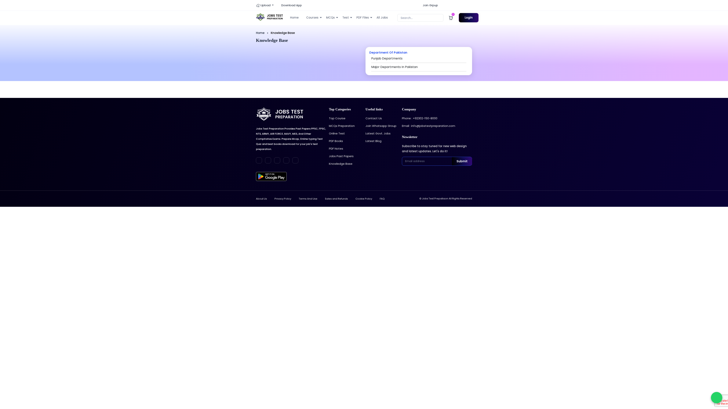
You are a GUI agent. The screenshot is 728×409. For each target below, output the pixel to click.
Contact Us (374, 118)
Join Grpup (430, 5)
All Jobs (382, 18)
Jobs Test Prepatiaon (435, 198)
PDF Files (362, 18)
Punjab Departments (386, 58)
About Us (261, 199)
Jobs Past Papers (341, 156)
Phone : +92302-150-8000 (419, 118)
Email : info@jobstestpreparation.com (428, 126)
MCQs (330, 18)
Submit (462, 161)
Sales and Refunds (336, 199)
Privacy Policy (283, 199)
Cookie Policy (363, 199)
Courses (312, 18)
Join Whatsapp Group (381, 126)
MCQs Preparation (342, 126)
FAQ (382, 199)
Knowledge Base (340, 164)
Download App (291, 5)
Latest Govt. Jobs (378, 133)
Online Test (337, 133)
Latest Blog (373, 141)
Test (345, 18)
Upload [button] (265, 5)
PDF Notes (336, 149)
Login (469, 18)
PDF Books (336, 141)
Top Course (337, 118)
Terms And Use (308, 199)
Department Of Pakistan (388, 52)
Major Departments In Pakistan (394, 67)
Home (294, 18)
